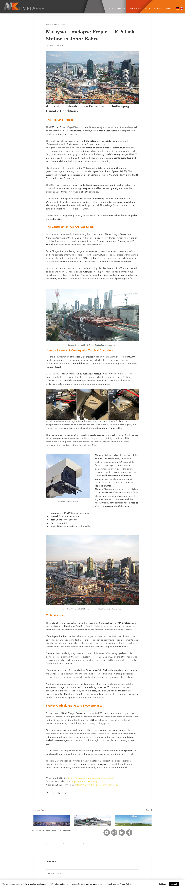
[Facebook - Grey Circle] (129, 832)
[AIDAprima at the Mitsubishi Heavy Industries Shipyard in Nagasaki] (92, 825)
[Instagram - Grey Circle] (114, 832)
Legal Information (65, 830)
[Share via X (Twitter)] (53, 793)
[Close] (181, 884)
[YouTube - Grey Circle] (106, 832)
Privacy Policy (125, 884)
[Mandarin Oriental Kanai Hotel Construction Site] (133, 825)
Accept (174, 884)
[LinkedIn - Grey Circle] (122, 832)
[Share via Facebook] (47, 793)
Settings (162, 884)
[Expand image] (61, 404)
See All (149, 810)
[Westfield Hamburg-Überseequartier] (51, 825)
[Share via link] (65, 793)
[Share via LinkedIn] (59, 793)
